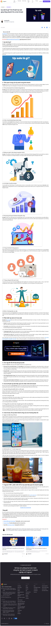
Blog (34, 585)
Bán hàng (8, 7)
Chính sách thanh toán (21, 601)
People (27, 587)
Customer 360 (28, 592)
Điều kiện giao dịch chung (21, 593)
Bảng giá (19, 613)
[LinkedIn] (9, 618)
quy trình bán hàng (32, 495)
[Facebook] (4, 618)
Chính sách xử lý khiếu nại (21, 598)
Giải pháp (19, 0)
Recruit (27, 595)
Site (26, 590)
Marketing (27, 593)
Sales (27, 585)
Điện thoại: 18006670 (6, 595)
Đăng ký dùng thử (47, 1)
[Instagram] (2, 618)
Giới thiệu (19, 585)
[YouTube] (11, 618)
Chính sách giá (20, 599)
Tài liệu (36, 0)
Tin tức (3, 7)
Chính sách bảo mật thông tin (21, 595)
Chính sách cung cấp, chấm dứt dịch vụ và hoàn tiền (21, 604)
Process (27, 598)
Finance (27, 596)
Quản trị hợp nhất (45, 585)
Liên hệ (40, 1)
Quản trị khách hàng (45, 587)
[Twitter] (6, 618)
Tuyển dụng (20, 610)
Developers (36, 590)
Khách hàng (24, 0)
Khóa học (35, 592)
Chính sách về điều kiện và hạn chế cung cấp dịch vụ (21, 607)
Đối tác (19, 590)
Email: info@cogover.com (7, 597)
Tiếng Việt (47, 623)
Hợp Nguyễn (8, 528)
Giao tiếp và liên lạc (45, 590)
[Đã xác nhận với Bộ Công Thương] (15, 618)
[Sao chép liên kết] (49, 27)
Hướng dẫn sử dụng (37, 587)
